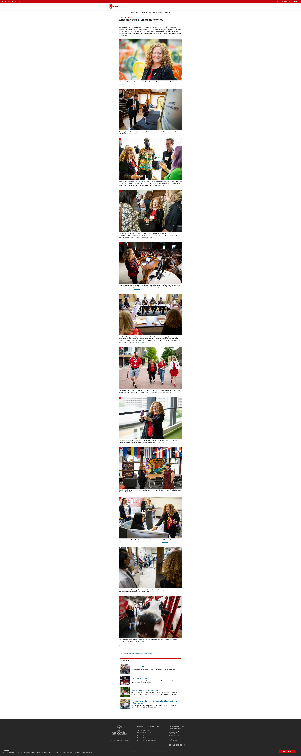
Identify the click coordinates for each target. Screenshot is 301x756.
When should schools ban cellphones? (144, 690)
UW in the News (158, 12)
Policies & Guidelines (143, 738)
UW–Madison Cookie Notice (84, 752)
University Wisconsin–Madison (10, 1)
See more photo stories (125, 646)
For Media (168, 12)
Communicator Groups (143, 730)
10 (120, 497)
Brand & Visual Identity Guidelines (146, 740)
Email (170, 739)
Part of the (119, 740)
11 (120, 547)
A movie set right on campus (141, 667)
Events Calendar (294, 1)
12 (120, 597)
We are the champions (139, 679)
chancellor (140, 653)
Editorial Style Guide (142, 735)
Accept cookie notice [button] (287, 751)
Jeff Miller (122, 83)
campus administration (130, 653)
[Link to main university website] (119, 729)
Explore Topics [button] (134, 12)
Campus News (146, 12)
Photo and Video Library (144, 733)
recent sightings (148, 653)
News (116, 6)
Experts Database (282, 1)
